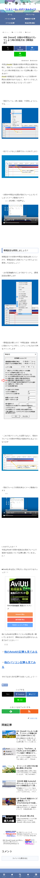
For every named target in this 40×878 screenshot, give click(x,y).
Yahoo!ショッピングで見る (20, 625)
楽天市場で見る (20, 619)
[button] (36, 497)
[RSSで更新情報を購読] (29, 711)
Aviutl (5, 685)
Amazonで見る (20, 614)
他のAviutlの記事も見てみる (21, 651)
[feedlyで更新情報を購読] (11, 711)
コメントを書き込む (20, 858)
